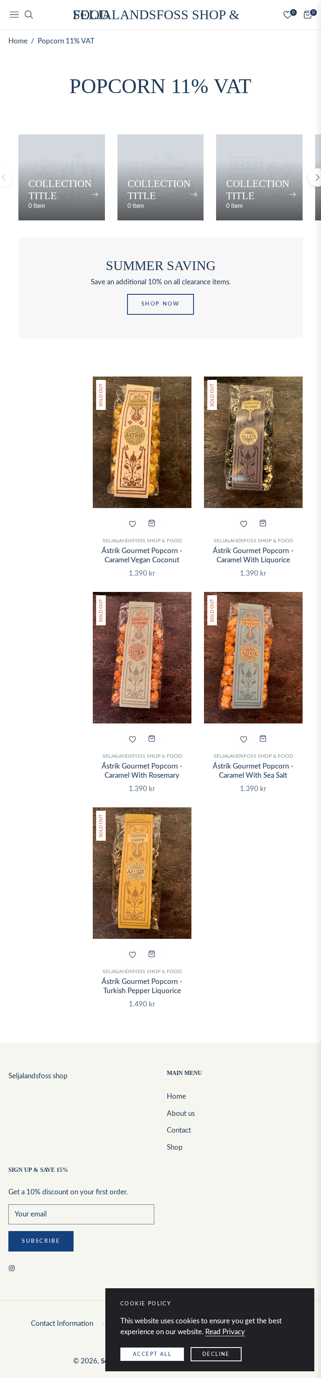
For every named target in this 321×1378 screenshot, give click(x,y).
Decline (216, 1354)
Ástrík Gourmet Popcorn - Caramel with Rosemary (142, 771)
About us (181, 1113)
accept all (152, 1354)
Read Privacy (225, 1331)
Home (18, 41)
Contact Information (62, 1323)
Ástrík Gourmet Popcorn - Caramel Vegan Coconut (142, 555)
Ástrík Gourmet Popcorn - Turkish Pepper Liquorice (142, 986)
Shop (175, 1147)
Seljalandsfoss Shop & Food (142, 541)
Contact (179, 1130)
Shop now (160, 304)
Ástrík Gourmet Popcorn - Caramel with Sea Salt (253, 771)
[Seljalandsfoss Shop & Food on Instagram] (13, 1268)
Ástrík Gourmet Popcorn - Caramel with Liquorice (253, 555)
